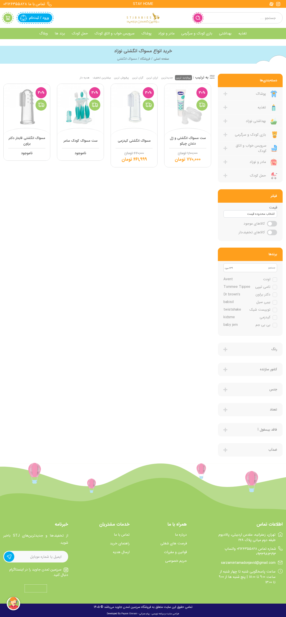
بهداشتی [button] (225, 33)
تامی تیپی (246, 287)
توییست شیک (246, 309)
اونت (246, 279)
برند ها (60, 33)
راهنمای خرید (120, 543)
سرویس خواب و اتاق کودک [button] (115, 33)
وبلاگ (43, 33)
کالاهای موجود (254, 223)
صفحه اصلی (161, 58)
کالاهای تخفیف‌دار (252, 232)
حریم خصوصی (176, 561)
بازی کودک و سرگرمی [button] (196, 33)
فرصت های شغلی (173, 543)
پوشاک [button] (146, 33)
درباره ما (181, 534)
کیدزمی (246, 317)
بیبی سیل (246, 302)
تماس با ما (122, 534)
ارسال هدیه (121, 552)
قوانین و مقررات (175, 552)
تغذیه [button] (242, 33)
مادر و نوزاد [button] (166, 33)
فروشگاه (145, 58)
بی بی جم (246, 325)
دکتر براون (246, 294)
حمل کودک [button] (80, 33)
